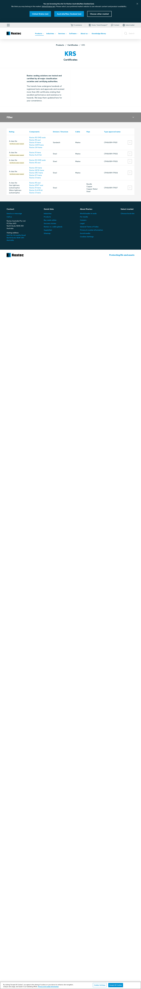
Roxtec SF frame (35, 175)
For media (84, 217)
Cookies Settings (87, 237)
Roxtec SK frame (35, 168)
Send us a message (14, 213)
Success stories (50, 223)
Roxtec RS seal (34, 140)
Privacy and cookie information (48, 987)
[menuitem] (39, 34)
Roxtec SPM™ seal (36, 185)
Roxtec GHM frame (36, 145)
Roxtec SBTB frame (36, 170)
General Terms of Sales (89, 227)
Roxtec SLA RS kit (36, 190)
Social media (85, 233)
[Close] (137, 4)
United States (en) (48, 6)
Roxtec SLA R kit (35, 155)
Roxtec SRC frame (36, 173)
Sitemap (47, 233)
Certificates (73, 45)
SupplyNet (48, 230)
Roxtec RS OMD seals (37, 137)
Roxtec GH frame (35, 147)
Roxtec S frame (35, 178)
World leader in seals (88, 213)
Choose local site (127, 213)
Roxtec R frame (35, 142)
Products (60, 45)
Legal (82, 223)
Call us (9, 217)
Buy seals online (50, 220)
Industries (48, 213)
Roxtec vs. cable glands (53, 227)
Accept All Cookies (115, 985)
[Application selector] (8, 25)
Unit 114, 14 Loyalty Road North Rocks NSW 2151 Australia (16, 237)
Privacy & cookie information (91, 230)
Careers (83, 220)
